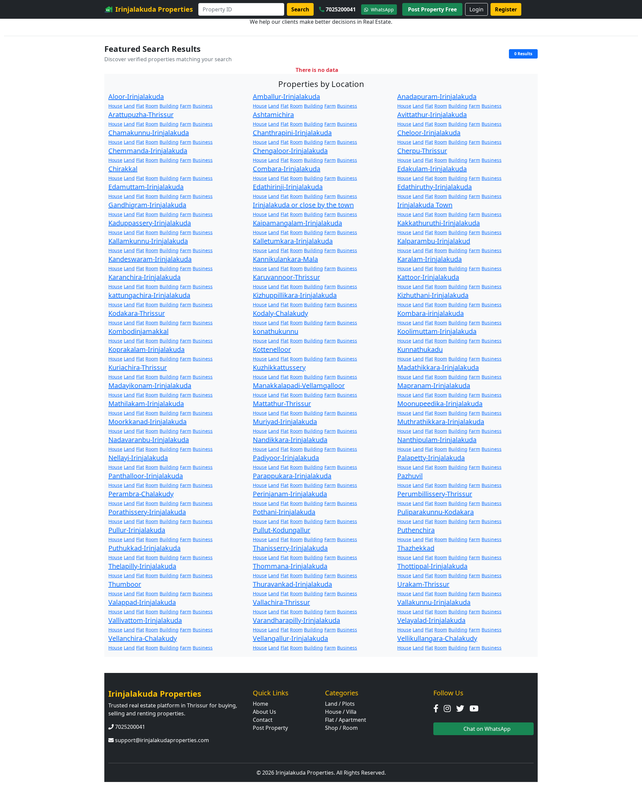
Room (151, 106)
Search (300, 9)
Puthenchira (416, 529)
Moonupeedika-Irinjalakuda (440, 403)
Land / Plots (340, 703)
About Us (264, 711)
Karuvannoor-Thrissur (286, 277)
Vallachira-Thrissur (281, 602)
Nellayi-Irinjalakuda (138, 457)
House (115, 106)
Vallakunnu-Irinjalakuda (433, 602)
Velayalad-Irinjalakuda (431, 620)
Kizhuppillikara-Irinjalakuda (295, 295)
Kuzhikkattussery (279, 367)
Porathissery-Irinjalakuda (147, 511)
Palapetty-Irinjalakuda (431, 457)
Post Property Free (432, 9)
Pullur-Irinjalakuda (136, 529)
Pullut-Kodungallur (281, 529)
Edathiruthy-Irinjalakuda (434, 186)
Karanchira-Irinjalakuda (144, 277)
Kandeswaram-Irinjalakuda (150, 259)
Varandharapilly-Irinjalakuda (296, 620)
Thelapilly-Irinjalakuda (142, 566)
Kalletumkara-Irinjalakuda (293, 240)
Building (169, 106)
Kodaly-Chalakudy (280, 313)
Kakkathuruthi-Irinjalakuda (438, 222)
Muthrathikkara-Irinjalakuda (440, 421)
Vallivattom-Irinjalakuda (145, 620)
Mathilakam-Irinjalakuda (146, 403)
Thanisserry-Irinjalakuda (290, 548)
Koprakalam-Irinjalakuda (146, 349)
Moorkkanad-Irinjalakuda (147, 421)
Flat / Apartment (345, 719)
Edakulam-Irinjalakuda (432, 168)
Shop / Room (341, 727)
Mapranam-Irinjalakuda (433, 385)
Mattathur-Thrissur (282, 403)
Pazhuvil (410, 475)
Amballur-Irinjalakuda (286, 96)
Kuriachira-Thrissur (137, 367)
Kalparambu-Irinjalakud (433, 240)
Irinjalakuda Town (424, 204)
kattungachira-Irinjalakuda (149, 295)
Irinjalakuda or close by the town (303, 204)
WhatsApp (381, 9)
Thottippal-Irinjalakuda (432, 566)
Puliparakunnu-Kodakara (435, 511)
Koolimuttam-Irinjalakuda (436, 331)
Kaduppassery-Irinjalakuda (149, 222)
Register (506, 9)
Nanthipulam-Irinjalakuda (436, 439)
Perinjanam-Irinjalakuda (290, 493)
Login (476, 9)
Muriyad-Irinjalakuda (285, 421)
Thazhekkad (415, 548)
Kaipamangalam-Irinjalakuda (297, 222)
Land (129, 106)
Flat (140, 106)
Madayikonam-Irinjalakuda (149, 385)
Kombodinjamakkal (138, 331)
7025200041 (341, 9)
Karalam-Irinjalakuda (429, 259)
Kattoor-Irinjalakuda (428, 277)
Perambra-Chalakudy (141, 493)
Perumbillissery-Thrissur (434, 493)
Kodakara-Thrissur (136, 313)
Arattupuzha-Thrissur (141, 114)
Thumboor (124, 584)
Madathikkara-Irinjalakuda (438, 367)
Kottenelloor (272, 349)
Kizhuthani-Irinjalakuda (432, 295)
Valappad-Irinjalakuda (142, 602)
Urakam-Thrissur (423, 584)
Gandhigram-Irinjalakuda (147, 204)
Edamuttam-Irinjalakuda (146, 186)
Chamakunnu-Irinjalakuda (148, 132)
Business (203, 106)
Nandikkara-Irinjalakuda (290, 439)
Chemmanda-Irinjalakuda (147, 150)
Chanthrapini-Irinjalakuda (292, 132)
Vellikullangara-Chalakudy (437, 638)
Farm (185, 106)
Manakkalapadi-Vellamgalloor (299, 385)
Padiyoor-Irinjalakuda (286, 457)
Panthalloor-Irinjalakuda (145, 475)
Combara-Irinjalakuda (286, 168)
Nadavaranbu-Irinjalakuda (148, 439)
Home (260, 703)
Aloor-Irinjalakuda (136, 96)
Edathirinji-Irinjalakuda (288, 186)
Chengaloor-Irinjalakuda (290, 150)
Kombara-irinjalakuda (430, 313)
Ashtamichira (273, 114)
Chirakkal (122, 168)
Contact (263, 719)
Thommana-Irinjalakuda (290, 566)
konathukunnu (275, 331)
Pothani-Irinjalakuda (284, 511)
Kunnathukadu (420, 349)
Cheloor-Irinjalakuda (428, 132)
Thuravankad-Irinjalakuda (292, 584)
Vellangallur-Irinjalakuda (290, 638)
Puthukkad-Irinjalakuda (144, 548)
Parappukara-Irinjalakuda (292, 475)
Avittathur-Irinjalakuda (432, 114)
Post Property (270, 727)
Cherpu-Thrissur (422, 150)
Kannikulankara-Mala (285, 259)
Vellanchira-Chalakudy (142, 638)
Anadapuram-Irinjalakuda (436, 96)
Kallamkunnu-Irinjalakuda (148, 240)
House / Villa (340, 711)
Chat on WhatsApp (486, 728)
